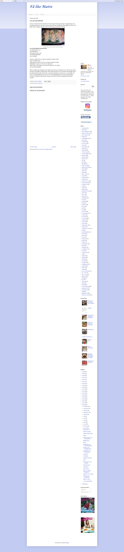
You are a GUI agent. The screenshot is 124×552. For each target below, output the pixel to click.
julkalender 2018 (85, 191)
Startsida (31, 14)
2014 (83, 395)
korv (83, 199)
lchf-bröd (84, 211)
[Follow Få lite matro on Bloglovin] (86, 122)
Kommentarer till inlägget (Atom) (45, 149)
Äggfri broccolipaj (90, 347)
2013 (83, 397)
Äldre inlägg (73, 146)
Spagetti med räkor (87, 457)
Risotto (84, 442)
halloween (84, 177)
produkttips (84, 243)
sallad (83, 255)
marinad (84, 216)
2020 (83, 383)
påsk (83, 245)
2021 (83, 381)
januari (85, 428)
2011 (83, 400)
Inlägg (83, 489)
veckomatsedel (85, 286)
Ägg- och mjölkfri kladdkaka (87, 471)
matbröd (84, 220)
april (84, 422)
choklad (83, 141)
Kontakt (42, 14)
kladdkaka (84, 197)
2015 (83, 393)
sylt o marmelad (85, 271)
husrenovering (85, 182)
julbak (83, 187)
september (86, 412)
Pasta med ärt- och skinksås (87, 462)
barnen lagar (85, 134)
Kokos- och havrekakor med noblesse (91, 302)
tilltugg (83, 277)
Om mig (36, 14)
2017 (83, 389)
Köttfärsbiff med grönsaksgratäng (87, 445)
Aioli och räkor (90, 340)
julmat (83, 192)
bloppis (83, 136)
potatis (83, 240)
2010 (83, 402)
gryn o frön (84, 174)
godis (83, 170)
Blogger (67, 542)
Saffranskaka (86, 468)
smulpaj (83, 260)
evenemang (84, 151)
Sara (90, 65)
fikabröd (84, 157)
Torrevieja (84, 281)
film (83, 160)
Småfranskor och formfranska (87, 451)
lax (37, 83)
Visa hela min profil (85, 76)
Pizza (84, 459)
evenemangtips (85, 153)
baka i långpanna (86, 131)
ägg (83, 291)
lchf (83, 209)
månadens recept (86, 228)
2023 (83, 377)
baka (83, 129)
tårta (83, 283)
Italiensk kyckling (87, 431)
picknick (84, 235)
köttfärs (83, 204)
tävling (83, 284)
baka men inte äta (86, 133)
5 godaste (84, 128)
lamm (83, 206)
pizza (83, 237)
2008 (83, 484)
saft (83, 254)
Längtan (90, 308)
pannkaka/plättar (86, 232)
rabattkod (84, 247)
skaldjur (83, 257)
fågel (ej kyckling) (86, 167)
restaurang (84, 252)
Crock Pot (84, 143)
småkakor (84, 262)
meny (83, 223)
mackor (83, 214)
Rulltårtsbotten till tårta (91, 361)
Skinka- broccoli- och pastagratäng (88, 438)
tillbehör (84, 276)
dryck (83, 145)
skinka (83, 259)
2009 (83, 404)
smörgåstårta (85, 264)
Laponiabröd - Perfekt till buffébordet (91, 316)
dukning (84, 148)
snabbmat (84, 266)
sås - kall (84, 272)
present (83, 242)
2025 (83, 373)
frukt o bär (84, 165)
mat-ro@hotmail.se (85, 81)
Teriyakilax (85, 454)
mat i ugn (40, 83)
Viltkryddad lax (86, 429)
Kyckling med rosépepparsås (87, 448)
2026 (83, 371)
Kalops (84, 435)
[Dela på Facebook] (49, 81)
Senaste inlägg (33, 146)
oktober (85, 410)
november (85, 408)
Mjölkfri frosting (86, 479)
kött (83, 203)
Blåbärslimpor (86, 440)
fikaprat (83, 158)
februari (85, 426)
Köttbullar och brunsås (88, 474)
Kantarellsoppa (86, 465)
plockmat (84, 238)
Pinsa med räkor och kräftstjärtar (90, 323)
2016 (83, 391)
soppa (83, 269)
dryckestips (84, 146)
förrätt (83, 169)
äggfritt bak (84, 293)
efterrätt (84, 150)
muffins (83, 226)
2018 (83, 387)
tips (83, 279)
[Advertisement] (53, 134)
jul (82, 186)
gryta (83, 175)
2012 (83, 399)
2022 (83, 379)
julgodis (83, 189)
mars (84, 424)
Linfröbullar (85, 456)
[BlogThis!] (46, 81)
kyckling (84, 201)
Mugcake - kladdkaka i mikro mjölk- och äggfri (90, 355)
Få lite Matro (41, 6)
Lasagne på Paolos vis (87, 336)
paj (82, 230)
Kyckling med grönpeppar (86, 476)
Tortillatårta (85, 466)
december (85, 406)
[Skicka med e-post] (44, 81)
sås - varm (84, 274)
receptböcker (85, 249)
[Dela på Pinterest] (50, 81)
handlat (83, 179)
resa (83, 250)
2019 (83, 385)
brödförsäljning (85, 138)
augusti (85, 414)
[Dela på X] (47, 81)
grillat (83, 172)
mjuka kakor (84, 225)
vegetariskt (84, 288)
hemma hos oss (85, 180)
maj (84, 420)
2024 (83, 375)
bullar (83, 140)
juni (84, 418)
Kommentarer (85, 492)
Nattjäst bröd (91, 329)
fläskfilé (83, 163)
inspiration (84, 184)
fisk (35, 83)
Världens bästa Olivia (88, 433)
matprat (83, 221)
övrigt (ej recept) (85, 294)
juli (84, 416)
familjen (83, 155)
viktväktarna (84, 289)
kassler (83, 196)
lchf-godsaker (85, 213)
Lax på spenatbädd (87, 481)
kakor (83, 194)
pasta (83, 233)
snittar (83, 267)
